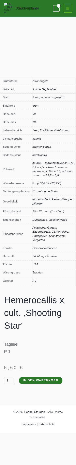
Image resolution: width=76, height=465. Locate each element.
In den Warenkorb (40, 380)
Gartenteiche (60, 231)
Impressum (29, 424)
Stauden (37, 272)
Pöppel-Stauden (34, 411)
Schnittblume (57, 235)
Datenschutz (47, 424)
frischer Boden (41, 146)
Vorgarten (38, 240)
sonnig (36, 138)
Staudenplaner (27, 8)
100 (34, 122)
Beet (35, 130)
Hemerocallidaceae (44, 248)
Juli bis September (44, 89)
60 (34, 113)
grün (35, 105)
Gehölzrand (61, 130)
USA (35, 264)
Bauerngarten (41, 231)
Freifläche (46, 130)
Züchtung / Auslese (44, 256)
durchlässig (39, 155)
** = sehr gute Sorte (45, 191)
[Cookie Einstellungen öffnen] (30, 462)
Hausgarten (39, 235)
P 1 (34, 280)
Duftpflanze (39, 219)
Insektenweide (58, 219)
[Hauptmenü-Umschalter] (68, 8)
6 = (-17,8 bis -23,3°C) (46, 183)
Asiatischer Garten (44, 227)
